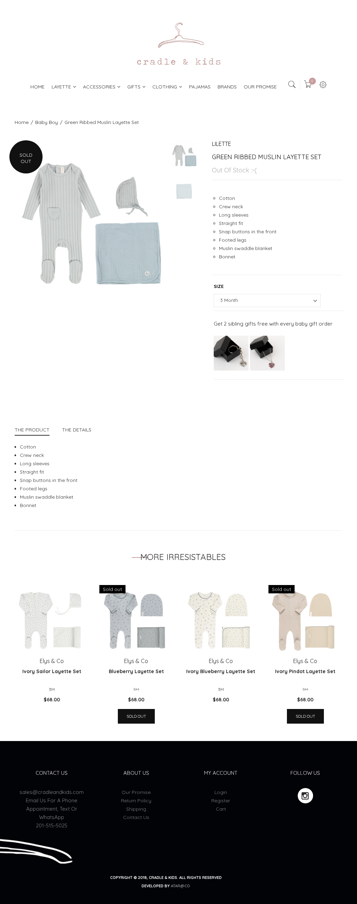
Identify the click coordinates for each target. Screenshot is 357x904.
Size (218, 286)
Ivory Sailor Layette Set (51, 671)
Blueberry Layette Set (136, 671)
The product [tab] (32, 430)
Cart (221, 809)
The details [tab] (76, 430)
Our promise (136, 792)
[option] (91, 216)
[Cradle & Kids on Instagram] (305, 795)
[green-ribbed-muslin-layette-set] (184, 154)
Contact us (136, 817)
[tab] (35, 431)
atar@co (180, 885)
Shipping (136, 809)
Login (220, 792)
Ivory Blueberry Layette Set (220, 671)
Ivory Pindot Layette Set (305, 671)
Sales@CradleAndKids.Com (52, 792)
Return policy (136, 800)
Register (220, 800)
